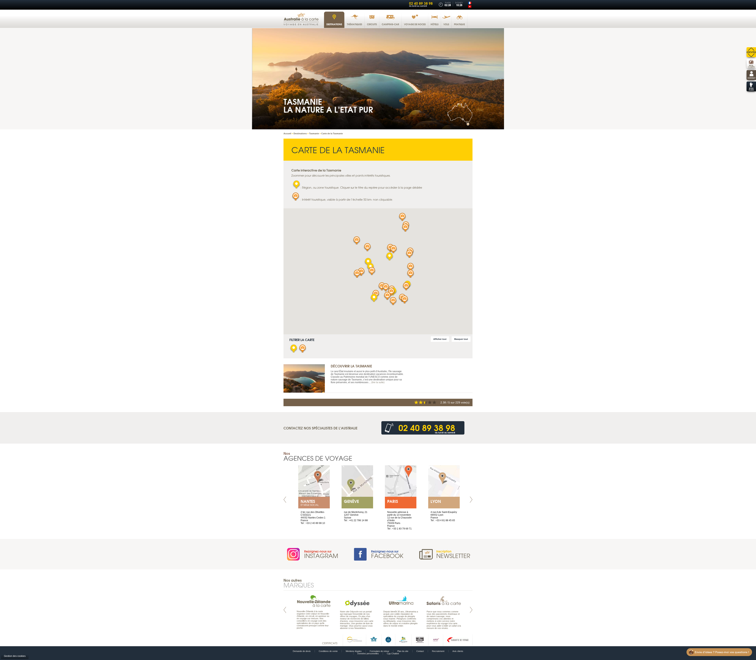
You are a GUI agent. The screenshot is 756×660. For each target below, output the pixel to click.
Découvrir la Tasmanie (351, 366)
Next (471, 500)
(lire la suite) (377, 382)
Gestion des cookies (15, 656)
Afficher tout (440, 339)
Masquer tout (461, 339)
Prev (285, 500)
